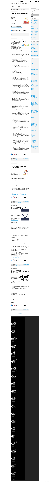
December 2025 (13, 325)
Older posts (20, 313)
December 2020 (13, 378)
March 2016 (13, 428)
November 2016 (13, 421)
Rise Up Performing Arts (34, 126)
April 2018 (13, 406)
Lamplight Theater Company (34, 105)
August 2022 (13, 360)
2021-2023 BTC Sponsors (15, 6)
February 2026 (13, 323)
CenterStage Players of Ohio (34, 67)
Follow (32, 16)
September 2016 (14, 423)
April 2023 (13, 353)
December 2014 (13, 441)
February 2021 (13, 376)
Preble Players (32, 122)
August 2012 (13, 466)
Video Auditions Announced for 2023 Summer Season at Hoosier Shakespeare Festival (19, 166)
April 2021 (13, 374)
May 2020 (13, 384)
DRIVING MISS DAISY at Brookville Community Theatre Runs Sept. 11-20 (35, 32)
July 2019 (13, 393)
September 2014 (14, 444)
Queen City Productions (34, 124)
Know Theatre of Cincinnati (34, 103)
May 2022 (13, 363)
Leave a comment (26, 34)
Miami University (33, 113)
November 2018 (13, 400)
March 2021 (13, 375)
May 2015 (13, 437)
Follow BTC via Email (34, 11)
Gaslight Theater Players (34, 97)
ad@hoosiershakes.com (15, 194)
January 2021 (13, 377)
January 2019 (13, 398)
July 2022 (13, 361)
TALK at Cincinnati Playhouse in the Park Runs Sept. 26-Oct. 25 (34, 23)
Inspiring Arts (32, 101)
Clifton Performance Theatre (34, 85)
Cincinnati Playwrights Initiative (34, 79)
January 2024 (13, 345)
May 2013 (13, 458)
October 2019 (13, 390)
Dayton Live (32, 89)
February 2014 (13, 450)
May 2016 (13, 426)
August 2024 (13, 339)
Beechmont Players (33, 64)
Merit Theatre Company (34, 112)
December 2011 (13, 473)
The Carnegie (32, 136)
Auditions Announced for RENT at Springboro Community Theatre (19, 40)
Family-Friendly (20, 34)
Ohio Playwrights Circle (34, 118)
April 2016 (13, 427)
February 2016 (13, 429)
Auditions (16, 34)
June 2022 (13, 362)
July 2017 (13, 414)
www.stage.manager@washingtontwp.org (16, 27)
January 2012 (13, 472)
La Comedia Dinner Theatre (18, 310)
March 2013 (13, 460)
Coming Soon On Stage (26, 3)
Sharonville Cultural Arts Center (34, 129)
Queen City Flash (33, 123)
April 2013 (13, 459)
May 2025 (13, 331)
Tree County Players (33, 140)
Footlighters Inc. (33, 96)
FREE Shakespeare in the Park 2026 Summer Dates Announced (35, 45)
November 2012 (13, 463)
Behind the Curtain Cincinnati (28, 1)
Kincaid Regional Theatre (34, 102)
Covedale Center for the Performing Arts (34, 88)
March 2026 (13, 322)
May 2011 (13, 479)
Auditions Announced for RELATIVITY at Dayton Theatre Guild (20, 208)
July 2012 (13, 467)
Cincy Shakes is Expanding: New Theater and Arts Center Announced (35, 37)
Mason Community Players (34, 110)
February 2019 (13, 397)
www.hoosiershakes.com (23, 194)
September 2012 (13, 465)
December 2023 (13, 346)
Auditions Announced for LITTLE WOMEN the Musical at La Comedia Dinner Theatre (20, 271)
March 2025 (13, 333)
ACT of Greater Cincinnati (34, 59)
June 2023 (13, 351)
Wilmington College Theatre (34, 148)
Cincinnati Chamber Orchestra (34, 74)
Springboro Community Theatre (35, 132)
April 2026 (13, 321)
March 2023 (13, 354)
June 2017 (13, 415)
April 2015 (13, 438)
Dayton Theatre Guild (17, 265)
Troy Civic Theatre (33, 142)
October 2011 (13, 475)
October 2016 (13, 422)
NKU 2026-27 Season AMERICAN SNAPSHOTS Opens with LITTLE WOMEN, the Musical (34, 20)
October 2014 (13, 443)
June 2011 (13, 478)
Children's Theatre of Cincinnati (34, 68)
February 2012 (13, 471)
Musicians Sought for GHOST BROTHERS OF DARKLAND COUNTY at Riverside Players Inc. (35, 39)
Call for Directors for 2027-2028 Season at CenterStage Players (34, 22)
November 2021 (13, 368)
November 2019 (13, 389)
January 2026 (13, 324)
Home (12, 3)
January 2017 (13, 419)
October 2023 (13, 348)
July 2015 (13, 435)
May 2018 (13, 405)
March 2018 (13, 407)
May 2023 (13, 352)
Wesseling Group (33, 147)
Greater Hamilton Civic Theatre (34, 98)
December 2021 (13, 367)
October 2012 (13, 464)
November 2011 (13, 474)
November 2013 (13, 453)
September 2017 (13, 412)
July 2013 (13, 456)
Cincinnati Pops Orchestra (34, 80)
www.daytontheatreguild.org (14, 220)
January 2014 (13, 451)
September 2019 (14, 391)
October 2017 (13, 411)
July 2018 (13, 403)
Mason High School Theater (34, 111)
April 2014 (13, 448)
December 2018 (13, 399)
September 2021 (13, 370)
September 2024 (14, 338)
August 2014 (13, 445)
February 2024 (13, 344)
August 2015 (13, 434)
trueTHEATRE (32, 143)
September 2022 (14, 359)
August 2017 (13, 413)
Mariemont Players (33, 109)
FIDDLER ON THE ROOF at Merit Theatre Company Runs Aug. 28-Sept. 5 (34, 49)
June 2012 (13, 468)
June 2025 (13, 330)
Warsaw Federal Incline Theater (34, 146)
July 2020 (13, 382)
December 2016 (13, 420)
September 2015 (14, 433)
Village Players (33, 145)
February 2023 (13, 355)
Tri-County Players (33, 141)
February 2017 (13, 418)
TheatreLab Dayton (33, 138)
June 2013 (13, 457)
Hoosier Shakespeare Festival (18, 202)
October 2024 (13, 337)
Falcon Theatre (33, 95)
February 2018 (13, 408)
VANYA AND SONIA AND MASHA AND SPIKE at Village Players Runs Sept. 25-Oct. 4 (35, 26)
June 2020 (13, 383)
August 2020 (13, 381)
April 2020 (13, 385)
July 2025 (13, 329)
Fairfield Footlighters (33, 94)
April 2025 (13, 332)
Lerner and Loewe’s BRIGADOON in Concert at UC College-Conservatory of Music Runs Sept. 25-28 (34, 28)
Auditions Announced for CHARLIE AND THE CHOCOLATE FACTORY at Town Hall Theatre (19, 15)
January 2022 (13, 366)
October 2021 (13, 369)
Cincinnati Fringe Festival (34, 75)
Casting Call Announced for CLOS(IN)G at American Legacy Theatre (34, 35)
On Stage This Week (17, 3)
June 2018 (13, 404)
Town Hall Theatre (33, 139)
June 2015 (13, 436)
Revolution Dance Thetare (34, 125)
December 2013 (13, 452)
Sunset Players (33, 135)
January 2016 (13, 430)
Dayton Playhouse (33, 90)
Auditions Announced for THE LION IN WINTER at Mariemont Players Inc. (34, 55)
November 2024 (13, 336)
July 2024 (13, 340)
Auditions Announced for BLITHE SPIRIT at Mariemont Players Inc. (34, 47)
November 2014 (13, 442)
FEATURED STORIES (33, 43)
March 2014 (13, 449)
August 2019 (13, 392)
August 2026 (13, 318)
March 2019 (13, 396)
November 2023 (13, 347)
